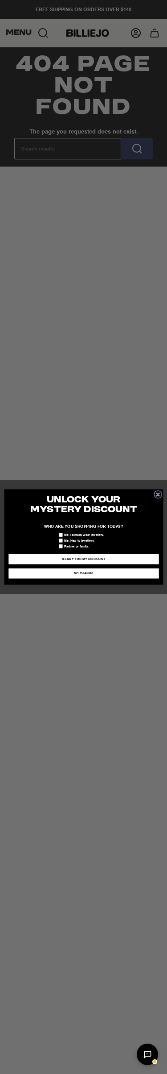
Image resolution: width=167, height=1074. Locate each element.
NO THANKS (83, 574)
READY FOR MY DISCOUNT (83, 559)
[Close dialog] (157, 494)
